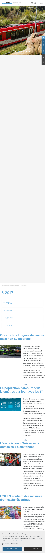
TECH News (8, 318)
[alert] (22, 542)
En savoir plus (21, 541)
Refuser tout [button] (33, 549)
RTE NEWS (7, 325)
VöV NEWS (7, 303)
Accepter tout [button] (12, 549)
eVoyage (17, 285)
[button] (22, 544)
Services (4, 285)
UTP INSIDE (8, 310)
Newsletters (10, 285)
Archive (23, 285)
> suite (25, 385)
